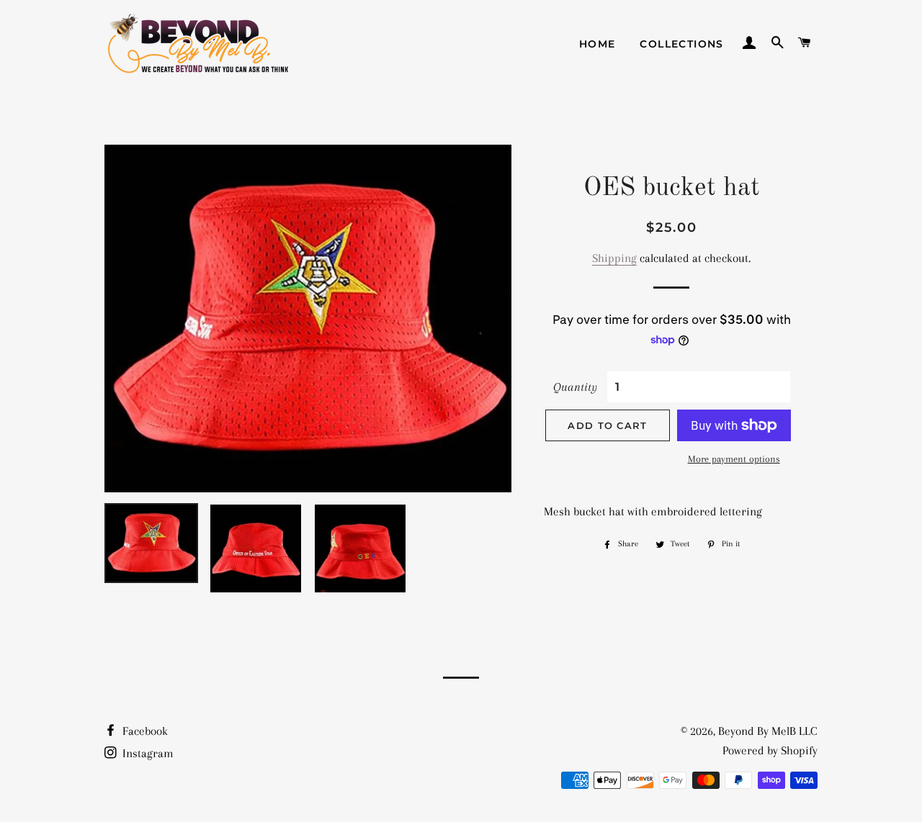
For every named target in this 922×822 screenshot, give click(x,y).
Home (597, 43)
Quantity (575, 387)
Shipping (614, 258)
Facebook (144, 731)
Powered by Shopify (770, 750)
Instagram (147, 753)
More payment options (734, 458)
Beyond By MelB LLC (768, 731)
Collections (681, 43)
